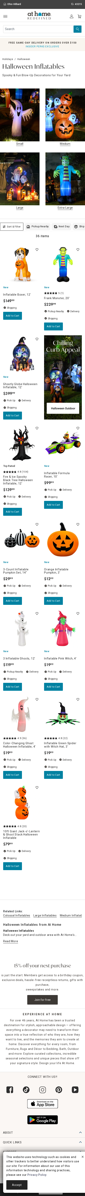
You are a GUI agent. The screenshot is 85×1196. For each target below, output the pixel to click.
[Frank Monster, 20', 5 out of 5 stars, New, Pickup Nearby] (63, 265)
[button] (39, 16)
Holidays (7, 59)
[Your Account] (71, 16)
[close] (82, 1157)
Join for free (42, 999)
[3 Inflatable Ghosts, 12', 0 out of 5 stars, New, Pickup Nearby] (22, 628)
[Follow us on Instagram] (42, 1090)
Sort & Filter (14, 226)
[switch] (37, 250)
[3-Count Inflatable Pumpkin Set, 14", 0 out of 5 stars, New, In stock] (22, 539)
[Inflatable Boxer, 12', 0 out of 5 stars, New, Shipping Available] (22, 265)
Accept (17, 1184)
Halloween (23, 59)
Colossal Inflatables (16, 915)
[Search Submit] (77, 29)
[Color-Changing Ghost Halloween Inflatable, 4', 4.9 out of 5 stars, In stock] (22, 714)
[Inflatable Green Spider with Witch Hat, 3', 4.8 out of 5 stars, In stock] (63, 714)
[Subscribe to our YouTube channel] (75, 1090)
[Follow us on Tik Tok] (26, 1090)
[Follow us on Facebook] (10, 1090)
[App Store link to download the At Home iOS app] (42, 1103)
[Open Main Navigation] (5, 16)
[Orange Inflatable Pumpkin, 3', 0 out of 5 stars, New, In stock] (63, 539)
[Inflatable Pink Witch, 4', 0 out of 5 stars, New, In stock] (63, 628)
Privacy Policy (36, 1174)
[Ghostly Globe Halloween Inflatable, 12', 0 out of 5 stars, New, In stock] (22, 354)
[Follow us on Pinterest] (59, 1090)
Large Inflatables (45, 915)
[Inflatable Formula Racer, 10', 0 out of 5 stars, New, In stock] (63, 443)
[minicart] (79, 16)
